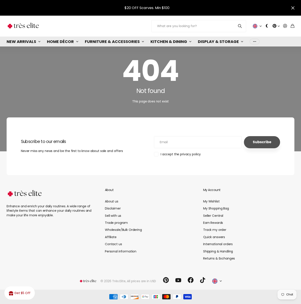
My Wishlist (211, 201)
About (109, 190)
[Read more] (276, 26)
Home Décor (60, 41)
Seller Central (213, 215)
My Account (211, 190)
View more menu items (255, 41)
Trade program (116, 223)
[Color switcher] (267, 26)
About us (111, 201)
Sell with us (113, 215)
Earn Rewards (213, 223)
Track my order (214, 230)
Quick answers (214, 237)
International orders (218, 244)
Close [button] (292, 8)
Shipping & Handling (218, 251)
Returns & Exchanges (219, 258)
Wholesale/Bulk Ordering (123, 230)
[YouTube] (178, 280)
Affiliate (111, 237)
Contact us (113, 244)
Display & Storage (218, 41)
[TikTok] (202, 280)
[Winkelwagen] (292, 26)
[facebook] (190, 280)
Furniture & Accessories (112, 41)
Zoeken (240, 26)
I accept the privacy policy (181, 154)
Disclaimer (113, 208)
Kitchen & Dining (168, 41)
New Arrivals (21, 41)
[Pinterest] (166, 280)
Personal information (120, 251)
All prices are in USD (141, 281)
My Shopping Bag (216, 208)
